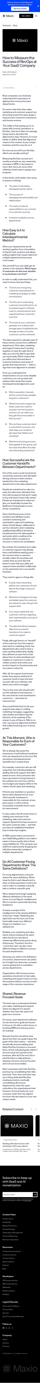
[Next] (35, 1109)
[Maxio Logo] (8, 16)
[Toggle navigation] (36, 16)
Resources (7, 25)
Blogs (15, 25)
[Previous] (31, 1109)
